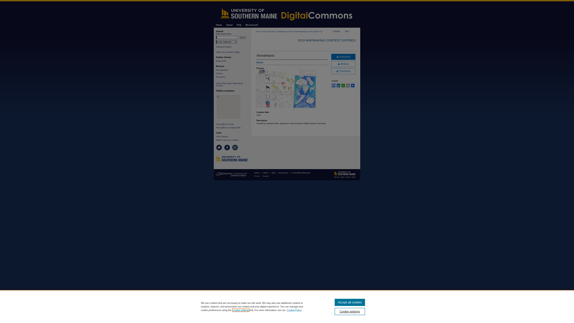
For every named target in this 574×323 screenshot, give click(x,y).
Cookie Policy (294, 310)
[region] (287, 306)
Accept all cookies (350, 302)
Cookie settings (241, 310)
